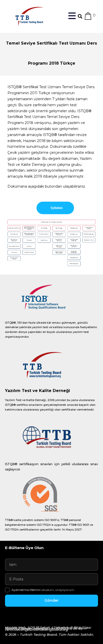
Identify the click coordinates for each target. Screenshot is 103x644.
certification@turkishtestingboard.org (36, 629)
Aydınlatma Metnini (26, 590)
